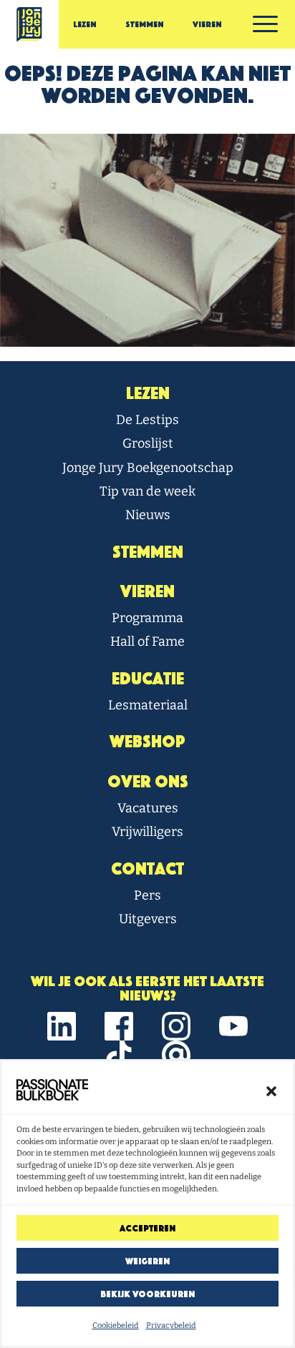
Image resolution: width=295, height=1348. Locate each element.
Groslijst (147, 443)
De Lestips (147, 420)
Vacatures (147, 808)
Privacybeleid (171, 1325)
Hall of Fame (147, 641)
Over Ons (147, 781)
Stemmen (144, 24)
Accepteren (147, 1228)
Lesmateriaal (148, 705)
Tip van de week (147, 491)
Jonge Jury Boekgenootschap (147, 468)
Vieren (207, 24)
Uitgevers (148, 919)
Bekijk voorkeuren (147, 1294)
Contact (147, 869)
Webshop (147, 741)
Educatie (148, 678)
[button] (271, 1090)
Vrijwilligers (147, 832)
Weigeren (147, 1261)
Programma (147, 618)
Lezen (85, 24)
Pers (147, 895)
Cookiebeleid (115, 1325)
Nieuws (147, 515)
